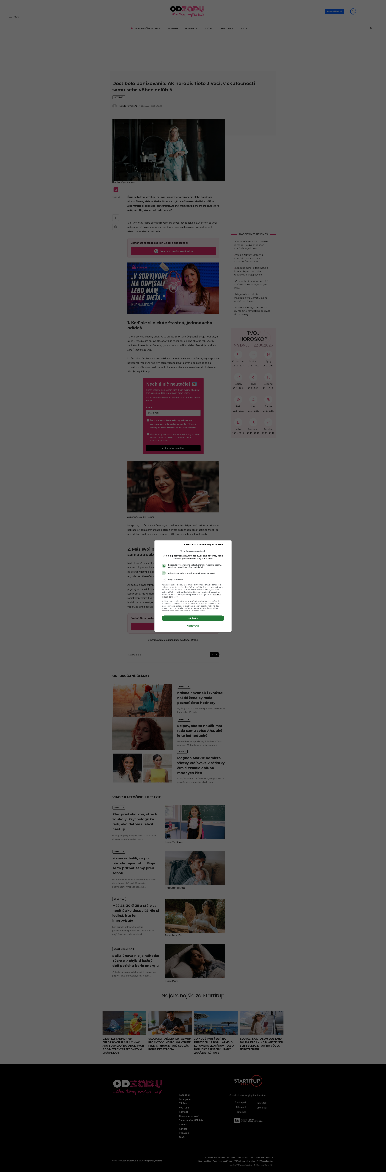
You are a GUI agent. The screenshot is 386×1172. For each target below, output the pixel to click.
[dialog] (193, 586)
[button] (193, 580)
